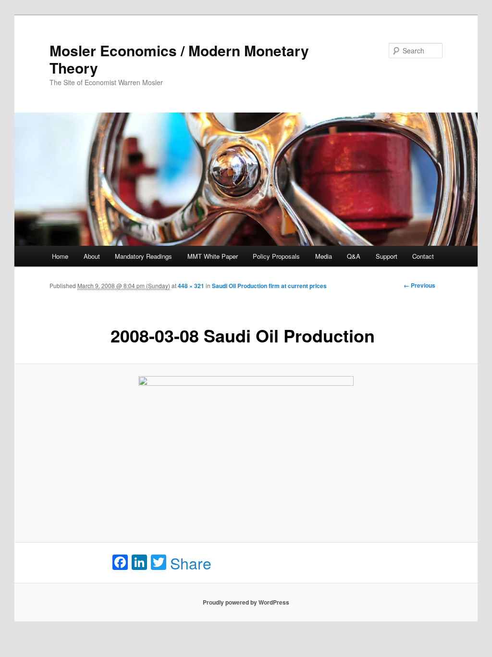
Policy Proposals (276, 256)
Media (323, 256)
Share (190, 562)
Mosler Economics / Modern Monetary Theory (179, 59)
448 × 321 (191, 285)
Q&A (353, 256)
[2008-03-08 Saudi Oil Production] (246, 453)
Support (386, 256)
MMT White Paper (212, 256)
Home (60, 256)
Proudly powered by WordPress (246, 602)
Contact (423, 256)
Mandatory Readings (143, 256)
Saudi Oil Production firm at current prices (269, 285)
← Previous (419, 285)
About (92, 256)
